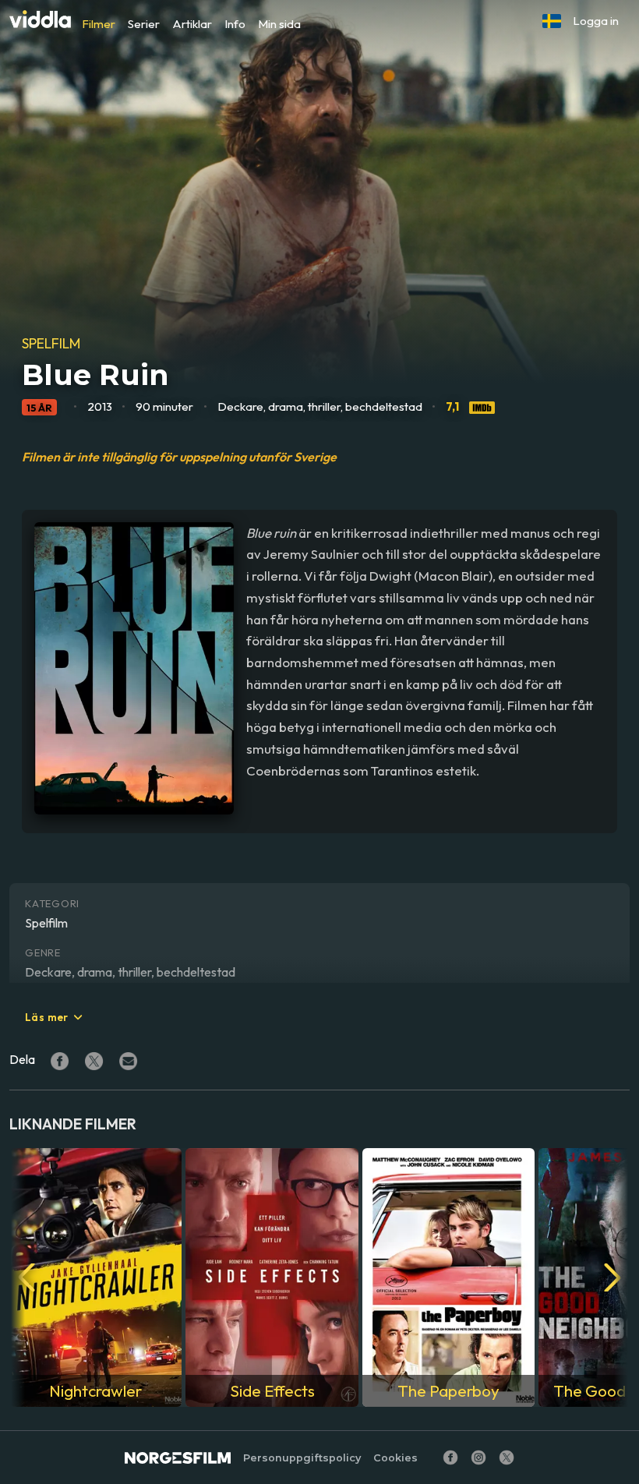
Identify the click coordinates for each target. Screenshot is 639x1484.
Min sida (279, 23)
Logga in (596, 20)
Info (234, 23)
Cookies (395, 1458)
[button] (551, 21)
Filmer (98, 23)
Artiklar (192, 23)
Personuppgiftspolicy (302, 1458)
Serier (144, 23)
